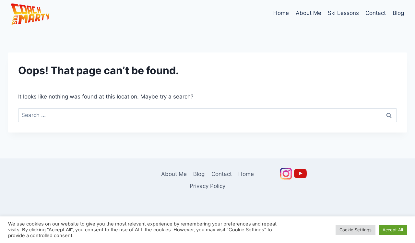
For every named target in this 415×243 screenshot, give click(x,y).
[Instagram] (285, 173)
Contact (375, 13)
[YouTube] (300, 173)
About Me (308, 13)
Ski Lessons (343, 13)
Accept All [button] (393, 229)
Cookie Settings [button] (355, 229)
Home (281, 13)
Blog (398, 13)
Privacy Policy (207, 186)
